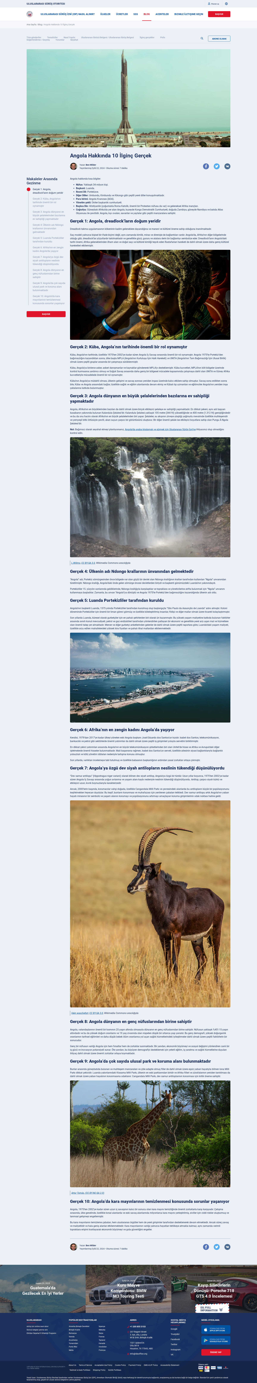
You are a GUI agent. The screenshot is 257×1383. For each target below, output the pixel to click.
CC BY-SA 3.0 (88, 563)
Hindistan (103, 1347)
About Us (72, 1365)
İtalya (101, 1333)
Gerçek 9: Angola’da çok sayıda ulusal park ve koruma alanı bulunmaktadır (49, 287)
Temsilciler (52, 37)
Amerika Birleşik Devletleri (79, 1326)
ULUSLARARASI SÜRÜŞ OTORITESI (46, 3)
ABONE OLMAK (219, 39)
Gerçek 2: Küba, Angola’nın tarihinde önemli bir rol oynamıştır (47, 202)
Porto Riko (73, 1347)
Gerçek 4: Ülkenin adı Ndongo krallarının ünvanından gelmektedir (48, 228)
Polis (162, 37)
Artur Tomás (77, 1193)
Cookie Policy (120, 1365)
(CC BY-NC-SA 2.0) (94, 1193)
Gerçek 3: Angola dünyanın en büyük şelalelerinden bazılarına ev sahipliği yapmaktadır (49, 215)
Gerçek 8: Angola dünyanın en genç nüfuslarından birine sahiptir (48, 274)
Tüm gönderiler (34, 37)
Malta (71, 1350)
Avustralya (73, 1340)
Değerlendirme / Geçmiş (38, 40)
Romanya (73, 1333)
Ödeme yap (215, 1352)
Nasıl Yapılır (69, 37)
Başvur (219, 14)
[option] (43, 1289)
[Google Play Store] (216, 1340)
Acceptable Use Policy (103, 1365)
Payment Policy (134, 1365)
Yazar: (88, 165)
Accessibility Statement (169, 1365)
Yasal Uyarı (31, 1378)
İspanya (102, 1326)
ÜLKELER (105, 14)
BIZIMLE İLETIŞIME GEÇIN (188, 14)
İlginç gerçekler (147, 37)
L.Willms (75, 563)
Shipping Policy (99, 1370)
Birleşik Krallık (74, 1330)
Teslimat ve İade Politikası (79, 1370)
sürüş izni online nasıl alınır (37, 1326)
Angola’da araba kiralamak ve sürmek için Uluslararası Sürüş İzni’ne (160, 429)
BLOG (147, 14)
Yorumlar (60, 40)
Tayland (102, 1340)
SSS (135, 14)
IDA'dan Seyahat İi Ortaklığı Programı (41, 1333)
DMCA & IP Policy (151, 1365)
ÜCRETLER (122, 14)
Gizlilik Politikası (114, 1370)
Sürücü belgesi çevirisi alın (37, 1330)
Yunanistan (73, 1343)
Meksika (102, 1330)
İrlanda (72, 1337)
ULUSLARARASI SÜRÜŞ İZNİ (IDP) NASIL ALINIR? (68, 14)
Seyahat (74, 40)
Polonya (102, 1350)
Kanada (102, 1343)
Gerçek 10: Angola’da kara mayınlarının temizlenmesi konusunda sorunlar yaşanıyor (49, 300)
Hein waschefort (79, 1013)
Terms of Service (85, 1365)
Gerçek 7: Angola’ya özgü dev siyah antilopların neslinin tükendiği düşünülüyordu (48, 261)
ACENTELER (162, 14)
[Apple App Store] (216, 1329)
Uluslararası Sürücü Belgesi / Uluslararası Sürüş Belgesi (107, 37)
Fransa (101, 1337)
